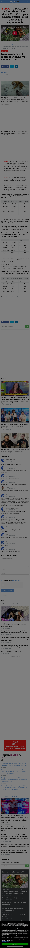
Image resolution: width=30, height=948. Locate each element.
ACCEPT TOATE (15, 944)
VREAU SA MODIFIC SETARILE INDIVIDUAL (15, 946)
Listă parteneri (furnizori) (5, 941)
